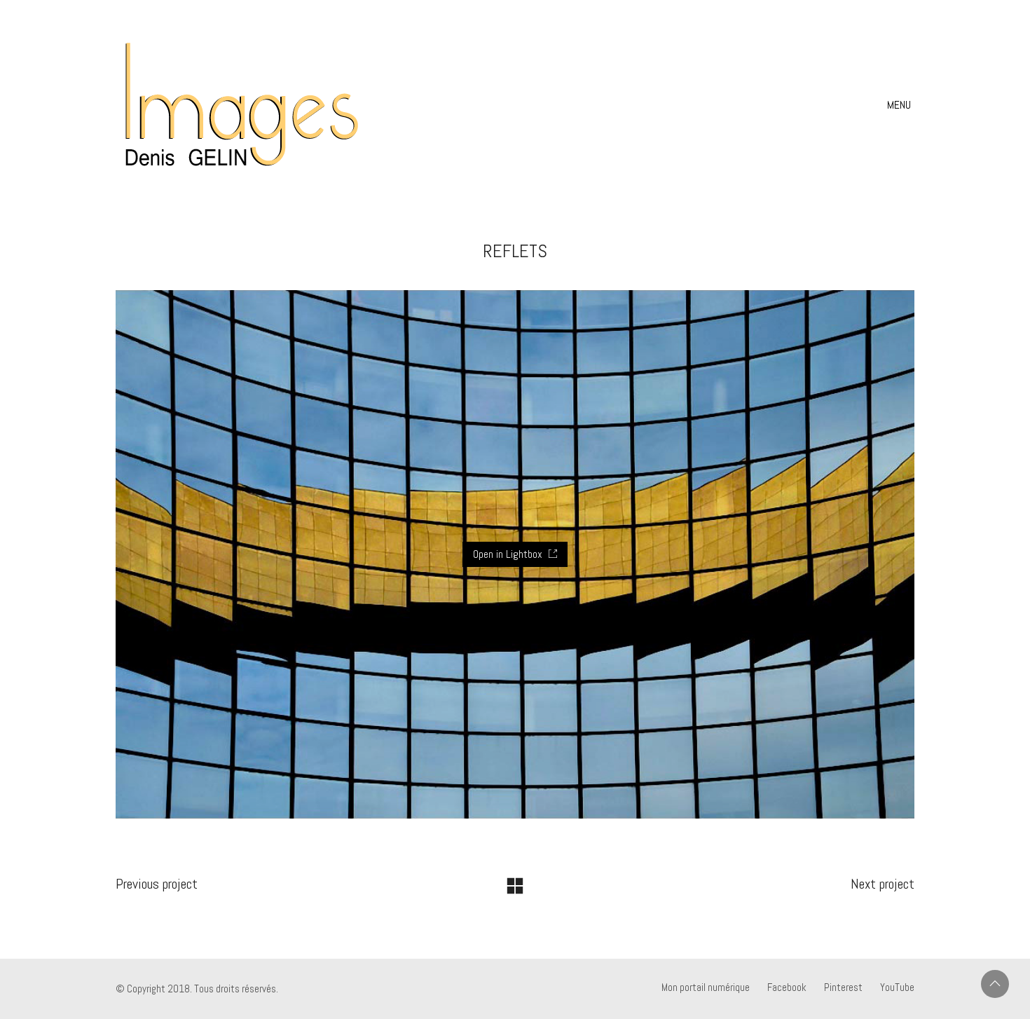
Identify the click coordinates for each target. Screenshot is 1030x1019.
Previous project (157, 884)
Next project (882, 884)
